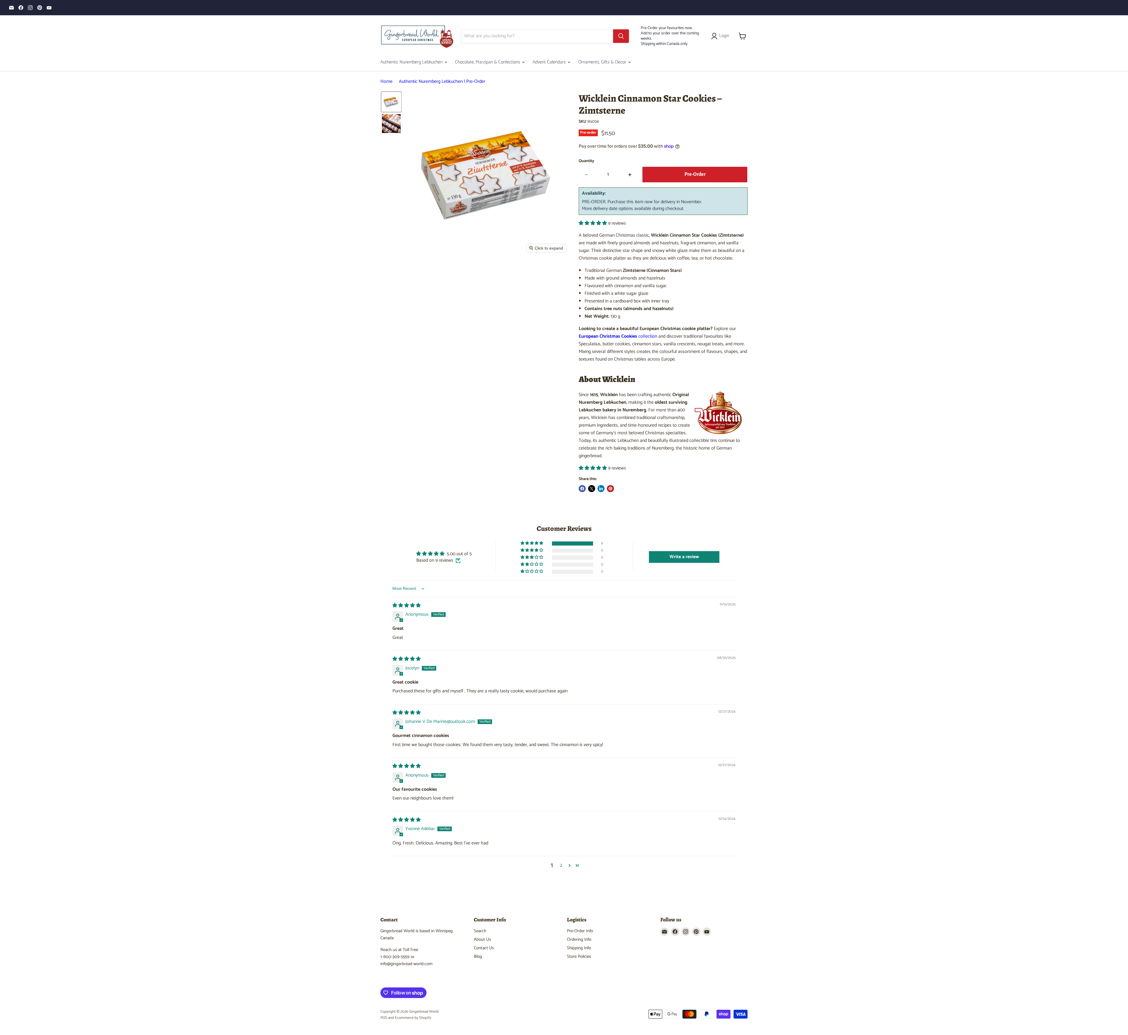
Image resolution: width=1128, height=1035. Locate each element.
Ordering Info (579, 939)
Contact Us (484, 948)
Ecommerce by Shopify (413, 1018)
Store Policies (579, 956)
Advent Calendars (550, 62)
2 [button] (561, 865)
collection (618, 336)
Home (386, 81)
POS (383, 1018)
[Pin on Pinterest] (610, 488)
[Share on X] (591, 488)
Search (480, 931)
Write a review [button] (684, 557)
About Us (482, 939)
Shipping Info (579, 948)
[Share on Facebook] (582, 488)
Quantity (586, 161)
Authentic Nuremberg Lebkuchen (412, 62)
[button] (721, 36)
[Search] (621, 36)
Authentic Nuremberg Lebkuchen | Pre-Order (442, 81)
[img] (406, 606)
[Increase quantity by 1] (629, 174)
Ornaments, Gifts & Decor (602, 62)
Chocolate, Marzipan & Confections (488, 62)
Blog (478, 956)
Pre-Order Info (580, 931)
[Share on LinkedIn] (601, 488)
